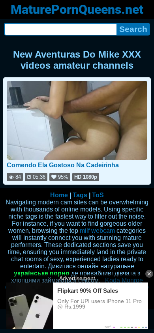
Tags (80, 195)
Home (59, 195)
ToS (98, 195)
